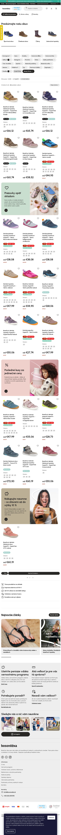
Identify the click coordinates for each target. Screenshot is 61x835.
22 (43, 124)
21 (7, 340)
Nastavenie (10, 831)
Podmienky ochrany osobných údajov (12, 782)
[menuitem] (9, 14)
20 (4, 340)
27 (15, 124)
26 (12, 124)
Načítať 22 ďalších (33, 573)
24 (7, 124)
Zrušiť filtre (17, 71)
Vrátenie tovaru (36, 703)
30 (43, 171)
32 (48, 171)
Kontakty (32, 3)
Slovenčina (53, 3)
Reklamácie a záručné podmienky (11, 772)
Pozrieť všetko (54, 615)
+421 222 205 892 (9, 795)
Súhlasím (51, 817)
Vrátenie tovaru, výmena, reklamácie (12, 769)
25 (10, 79)
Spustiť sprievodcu (37, 686)
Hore (5, 573)
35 (11, 253)
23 (4, 124)
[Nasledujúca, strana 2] (33, 578)
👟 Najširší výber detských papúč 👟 (44, 1)
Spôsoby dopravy (6, 777)
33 (50, 171)
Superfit (16, 79)
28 (4, 126)
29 (54, 169)
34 (53, 171)
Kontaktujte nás (6, 707)
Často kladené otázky (23, 3)
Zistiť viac (4, 684)
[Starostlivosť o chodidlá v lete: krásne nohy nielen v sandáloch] (20, 633)
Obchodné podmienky (7, 780)
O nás (2, 3)
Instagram (17, 734)
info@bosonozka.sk (10, 792)
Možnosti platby (5, 775)
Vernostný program (11, 3)
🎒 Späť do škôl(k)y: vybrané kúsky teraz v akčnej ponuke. (21, 1)
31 (45, 171)
